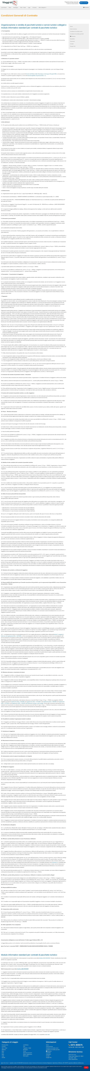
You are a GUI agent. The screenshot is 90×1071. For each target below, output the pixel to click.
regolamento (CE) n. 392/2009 (50, 701)
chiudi (86, 1067)
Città (3, 1052)
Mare (10, 7)
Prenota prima (5, 1044)
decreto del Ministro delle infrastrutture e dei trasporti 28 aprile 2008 (41, 73)
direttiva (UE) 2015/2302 (44, 958)
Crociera (34, 7)
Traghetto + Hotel (27, 1048)
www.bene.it (54, 862)
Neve (3, 1054)
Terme (24, 1051)
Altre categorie (42, 7)
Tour (24, 1046)
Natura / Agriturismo (27, 1054)
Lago (29, 7)
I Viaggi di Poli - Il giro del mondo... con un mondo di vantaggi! (10, 3)
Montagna (15, 7)
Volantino (86, 7)
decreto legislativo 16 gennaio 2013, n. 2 (37, 75)
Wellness (4, 1049)
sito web (48, 1034)
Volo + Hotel (23, 7)
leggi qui (5, 1067)
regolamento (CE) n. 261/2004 (18, 701)
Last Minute (3, 7)
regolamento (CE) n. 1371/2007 (34, 701)
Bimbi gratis (25, 1055)
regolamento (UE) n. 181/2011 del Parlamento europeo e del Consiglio (27, 703)
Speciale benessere (27, 1052)
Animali (3, 1057)
